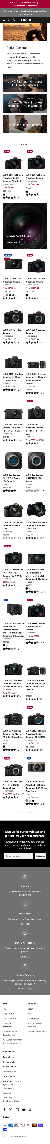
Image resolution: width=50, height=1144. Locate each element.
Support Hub (8, 1013)
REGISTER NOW (25, 988)
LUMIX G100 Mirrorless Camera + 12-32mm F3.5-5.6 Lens (13, 377)
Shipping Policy (10, 1062)
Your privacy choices (37, 1031)
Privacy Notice (9, 1066)
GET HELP (25, 924)
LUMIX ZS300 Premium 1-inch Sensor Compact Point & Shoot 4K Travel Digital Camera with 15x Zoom (13, 629)
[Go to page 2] (30, 812)
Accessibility (8, 1093)
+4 (17, 295)
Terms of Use (9, 1076)
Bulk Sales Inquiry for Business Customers (12, 1041)
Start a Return (9, 1018)
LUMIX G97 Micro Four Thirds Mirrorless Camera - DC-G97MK (13, 572)
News (30, 1013)
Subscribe (40, 856)
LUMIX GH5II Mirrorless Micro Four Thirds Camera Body (13, 784)
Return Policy (9, 1057)
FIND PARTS (25, 956)
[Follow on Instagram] (17, 1109)
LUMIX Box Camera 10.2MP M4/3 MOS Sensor (34, 478)
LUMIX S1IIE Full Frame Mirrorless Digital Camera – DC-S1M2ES (36, 733)
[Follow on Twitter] (11, 1109)
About (30, 1008)
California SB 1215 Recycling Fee (11, 1033)
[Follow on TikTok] (30, 1109)
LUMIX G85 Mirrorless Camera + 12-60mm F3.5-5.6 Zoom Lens (12, 683)
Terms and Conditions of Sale (11, 1099)
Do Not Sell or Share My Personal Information (12, 1084)
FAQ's (5, 1008)
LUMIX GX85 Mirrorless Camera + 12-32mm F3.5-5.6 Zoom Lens (13, 427)
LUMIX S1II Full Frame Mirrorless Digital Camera (35, 626)
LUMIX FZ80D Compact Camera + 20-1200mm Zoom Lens (36, 525)
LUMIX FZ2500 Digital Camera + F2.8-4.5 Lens (13, 525)
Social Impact (34, 1018)
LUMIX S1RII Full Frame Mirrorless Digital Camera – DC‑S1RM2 (13, 178)
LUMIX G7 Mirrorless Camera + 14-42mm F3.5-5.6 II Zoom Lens (13, 733)
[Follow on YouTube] (24, 1109)
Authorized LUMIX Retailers (36, 1025)
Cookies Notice (9, 1071)
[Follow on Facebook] (4, 1109)
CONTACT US (25, 895)
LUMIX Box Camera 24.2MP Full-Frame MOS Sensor (11, 478)
